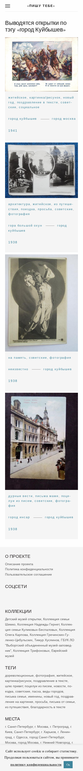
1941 (13, 130)
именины (35, 696)
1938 (13, 242)
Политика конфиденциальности (29, 569)
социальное (29, 107)
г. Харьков (48, 732)
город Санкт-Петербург (46, 737)
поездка (28, 209)
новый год (51, 696)
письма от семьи (62, 702)
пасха (36, 691)
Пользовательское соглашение (28, 574)
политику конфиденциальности (36, 764)
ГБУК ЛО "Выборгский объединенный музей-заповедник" (39, 645)
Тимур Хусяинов (46, 640)
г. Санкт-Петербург (19, 726)
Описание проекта (19, 564)
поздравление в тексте (37, 102)
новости (60, 686)
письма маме (46, 496)
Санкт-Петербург (26, 732)
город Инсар (19, 517)
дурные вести (20, 496)
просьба (45, 209)
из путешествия (17, 707)
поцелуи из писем (38, 686)
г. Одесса (20, 737)
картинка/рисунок (45, 97)
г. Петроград (59, 726)
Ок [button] (68, 764)
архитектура (19, 204)
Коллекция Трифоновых (31, 650)
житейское (17, 97)
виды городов (53, 691)
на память (17, 357)
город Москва (64, 118)
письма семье (15, 696)
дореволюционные (19, 675)
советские (64, 209)
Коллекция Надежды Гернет (38, 624)
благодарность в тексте (47, 707)
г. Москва (41, 726)
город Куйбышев (22, 118)
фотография (19, 214)
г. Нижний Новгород (55, 742)
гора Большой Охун (25, 225)
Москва (10, 742)
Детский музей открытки (23, 619)
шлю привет (14, 686)
